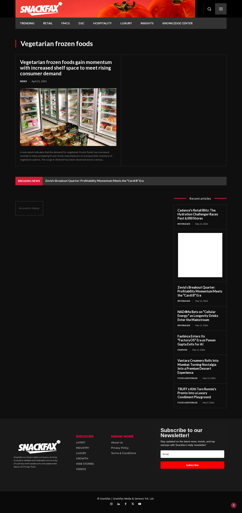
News (23, 81)
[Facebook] (125, 504)
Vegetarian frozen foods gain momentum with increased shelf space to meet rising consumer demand (66, 67)
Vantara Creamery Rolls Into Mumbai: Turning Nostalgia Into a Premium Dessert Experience (198, 366)
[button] (209, 9)
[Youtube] (139, 504)
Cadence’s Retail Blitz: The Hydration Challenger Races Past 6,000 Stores (198, 214)
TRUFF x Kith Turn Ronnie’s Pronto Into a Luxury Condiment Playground (197, 393)
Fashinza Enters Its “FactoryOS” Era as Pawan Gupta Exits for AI (197, 340)
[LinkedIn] (118, 504)
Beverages (184, 223)
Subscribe (192, 465)
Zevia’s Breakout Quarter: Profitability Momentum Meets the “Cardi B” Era (94, 180)
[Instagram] (111, 504)
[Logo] (105, 9)
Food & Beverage (188, 378)
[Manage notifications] (234, 505)
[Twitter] (132, 504)
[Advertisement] (200, 255)
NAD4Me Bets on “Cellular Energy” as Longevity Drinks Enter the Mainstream (198, 316)
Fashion (182, 349)
